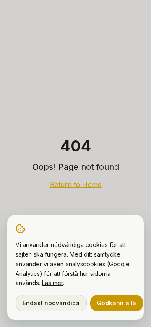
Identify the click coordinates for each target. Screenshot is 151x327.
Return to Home (76, 184)
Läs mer (52, 282)
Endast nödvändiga (51, 302)
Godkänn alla (116, 302)
